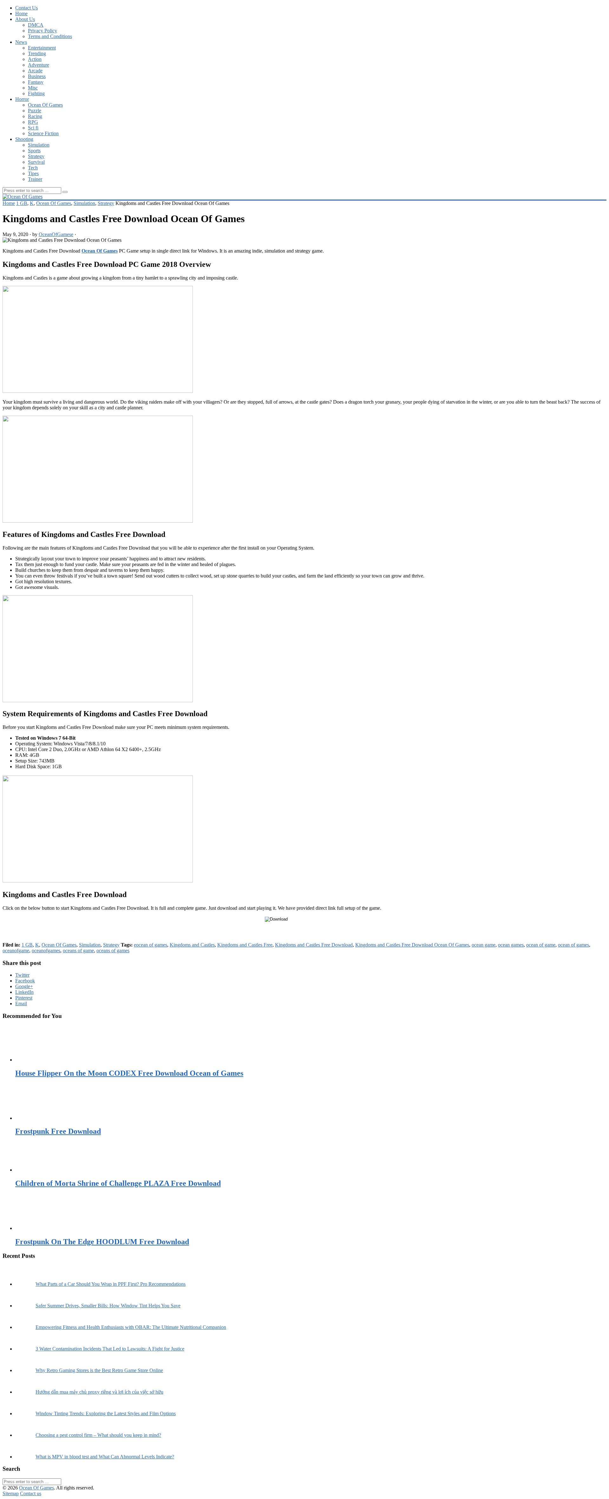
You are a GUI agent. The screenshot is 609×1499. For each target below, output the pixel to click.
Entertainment (42, 47)
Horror (22, 99)
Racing (35, 116)
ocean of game (540, 945)
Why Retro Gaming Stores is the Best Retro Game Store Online (99, 1370)
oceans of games (112, 950)
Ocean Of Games (45, 105)
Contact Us (26, 7)
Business (37, 76)
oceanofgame (16, 950)
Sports (34, 150)
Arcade (35, 70)
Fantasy (35, 82)
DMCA (35, 25)
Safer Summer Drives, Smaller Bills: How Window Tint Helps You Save (108, 1305)
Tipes (33, 173)
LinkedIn (24, 992)
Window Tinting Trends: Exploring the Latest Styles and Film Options (106, 1413)
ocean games (511, 945)
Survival (36, 162)
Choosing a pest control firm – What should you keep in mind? (98, 1435)
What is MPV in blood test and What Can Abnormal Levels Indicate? (105, 1456)
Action (35, 59)
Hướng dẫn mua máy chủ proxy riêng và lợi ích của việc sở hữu (99, 1392)
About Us (25, 19)
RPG (33, 122)
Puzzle (34, 110)
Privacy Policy (42, 30)
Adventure (38, 65)
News (21, 42)
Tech (33, 167)
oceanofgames (46, 950)
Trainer (35, 179)
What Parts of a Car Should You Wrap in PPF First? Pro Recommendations (111, 1284)
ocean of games (573, 945)
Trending (37, 53)
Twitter (22, 975)
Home (21, 13)
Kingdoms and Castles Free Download (314, 945)
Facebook (25, 980)
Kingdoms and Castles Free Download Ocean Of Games (412, 945)
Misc (33, 87)
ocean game (483, 945)
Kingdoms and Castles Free (244, 945)
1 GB (21, 203)
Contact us (30, 1493)
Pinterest (23, 997)
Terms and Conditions (50, 36)
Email (21, 1003)
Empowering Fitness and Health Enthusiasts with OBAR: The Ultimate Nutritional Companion (131, 1327)
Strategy (36, 156)
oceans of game (78, 950)
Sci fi (33, 127)
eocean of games (150, 945)
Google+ (24, 986)
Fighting (36, 93)
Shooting (24, 139)
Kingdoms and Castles (192, 945)
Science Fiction (43, 133)
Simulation (38, 145)
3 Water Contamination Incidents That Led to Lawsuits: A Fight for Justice (110, 1348)
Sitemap (11, 1493)
